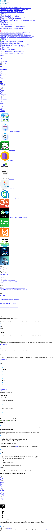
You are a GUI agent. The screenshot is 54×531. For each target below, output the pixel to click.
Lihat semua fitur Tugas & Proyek (4, 22)
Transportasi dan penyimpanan (9, 299)
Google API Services (2, 495)
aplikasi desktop (17, 446)
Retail (2, 299)
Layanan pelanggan (11, 295)
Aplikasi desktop (2, 494)
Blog (0, 485)
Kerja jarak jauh (17, 299)
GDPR (2, 501)
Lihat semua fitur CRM (3, 13)
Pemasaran (1, 295)
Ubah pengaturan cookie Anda (49, 529)
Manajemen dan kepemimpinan (12, 303)
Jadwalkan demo (2, 483)
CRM (3, 307)
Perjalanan (4, 299)
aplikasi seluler (30, 446)
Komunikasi (7, 303)
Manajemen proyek (6, 295)
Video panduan (2, 482)
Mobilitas (1, 303)
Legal (1, 299)
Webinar (1, 481)
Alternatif (1, 488)
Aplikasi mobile (2, 493)
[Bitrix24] (3, 1)
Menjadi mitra (2, 497)
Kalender (5, 307)
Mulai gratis (1, 282)
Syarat (2, 500)
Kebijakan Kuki (9, 528)
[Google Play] (2, 507)
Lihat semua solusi (2, 111)
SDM (3, 295)
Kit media (1, 478)
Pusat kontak (16, 307)
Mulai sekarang (2, 329)
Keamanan (3, 502)
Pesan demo (5, 329)
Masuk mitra (1, 498)
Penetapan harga (2, 55)
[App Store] (2, 505)
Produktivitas (4, 303)
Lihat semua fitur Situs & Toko (3, 38)
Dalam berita (1, 479)
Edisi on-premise (2, 490)
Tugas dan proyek (8, 307)
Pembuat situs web (12, 307)
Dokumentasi (1, 491)
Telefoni (1, 307)
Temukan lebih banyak (23, 529)
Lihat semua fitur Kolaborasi (3, 29)
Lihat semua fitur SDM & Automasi (4, 47)
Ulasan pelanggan (2, 487)
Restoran (14, 299)
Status (1, 484)
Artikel (1, 486)
